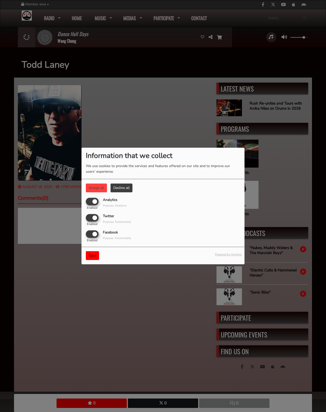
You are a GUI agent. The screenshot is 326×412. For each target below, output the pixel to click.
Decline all (121, 187)
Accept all (96, 187)
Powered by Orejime (228, 255)
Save (92, 255)
